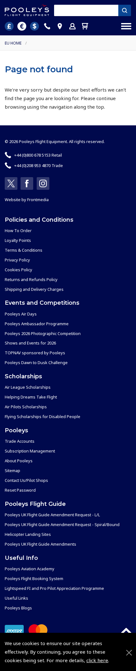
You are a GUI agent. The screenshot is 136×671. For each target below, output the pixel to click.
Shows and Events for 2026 (30, 343)
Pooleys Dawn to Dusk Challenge (36, 362)
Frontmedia (38, 199)
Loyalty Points (18, 240)
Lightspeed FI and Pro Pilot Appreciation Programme (54, 588)
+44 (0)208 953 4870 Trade (38, 165)
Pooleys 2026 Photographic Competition (43, 333)
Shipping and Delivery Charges (34, 289)
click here (97, 660)
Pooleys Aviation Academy (29, 569)
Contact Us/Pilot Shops (26, 480)
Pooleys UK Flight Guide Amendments (40, 544)
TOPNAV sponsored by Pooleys (35, 353)
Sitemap (12, 470)
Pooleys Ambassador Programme (37, 324)
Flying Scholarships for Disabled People (42, 416)
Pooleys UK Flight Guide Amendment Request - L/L (52, 515)
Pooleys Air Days (21, 314)
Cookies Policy (18, 270)
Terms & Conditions (23, 250)
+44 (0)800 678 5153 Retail (38, 155)
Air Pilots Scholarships (26, 407)
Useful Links (16, 598)
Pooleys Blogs (18, 608)
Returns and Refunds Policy (31, 279)
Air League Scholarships (28, 387)
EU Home (13, 43)
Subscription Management (30, 451)
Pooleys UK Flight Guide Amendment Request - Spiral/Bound (62, 524)
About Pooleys (19, 461)
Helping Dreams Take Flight (31, 397)
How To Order (18, 230)
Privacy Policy (17, 260)
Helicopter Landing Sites (28, 534)
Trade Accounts (19, 441)
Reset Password (20, 490)
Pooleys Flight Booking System (34, 578)
